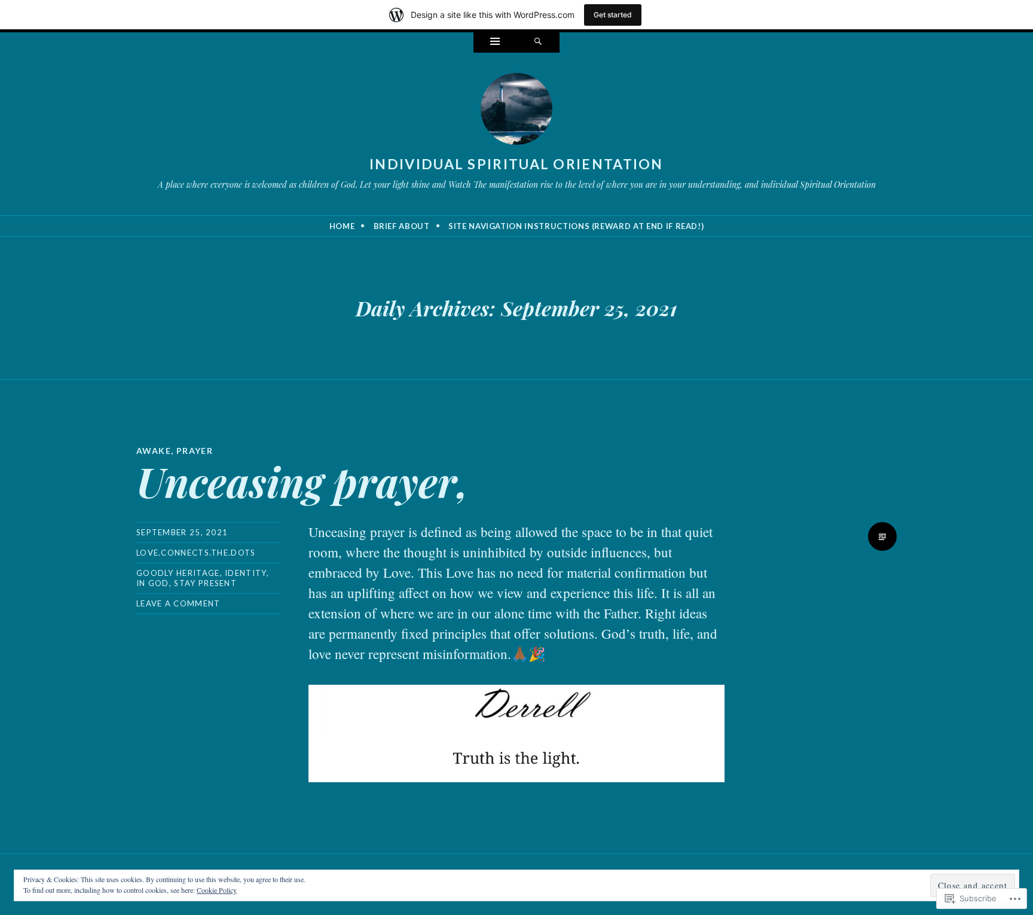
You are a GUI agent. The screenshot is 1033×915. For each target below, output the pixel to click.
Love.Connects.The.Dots (196, 552)
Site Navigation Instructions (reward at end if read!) (576, 226)
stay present (205, 583)
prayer (194, 451)
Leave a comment (178, 603)
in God (152, 583)
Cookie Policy (217, 890)
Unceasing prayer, (302, 481)
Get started (613, 14)
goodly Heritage (178, 573)
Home (342, 226)
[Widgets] (494, 42)
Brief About (402, 226)
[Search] (538, 42)
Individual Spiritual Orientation (516, 163)
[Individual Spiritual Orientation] (516, 111)
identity (245, 573)
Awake (153, 451)
